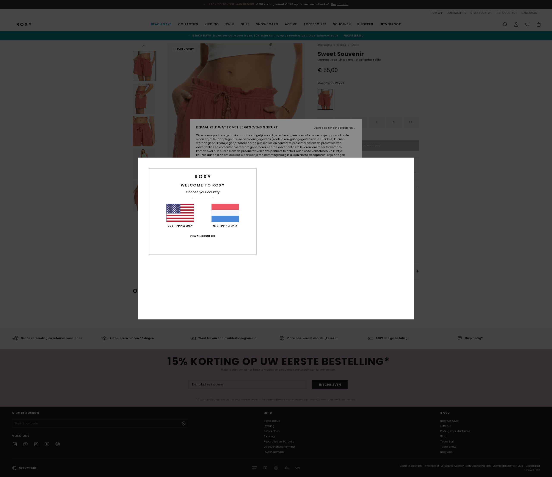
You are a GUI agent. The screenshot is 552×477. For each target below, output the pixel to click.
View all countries (202, 236)
